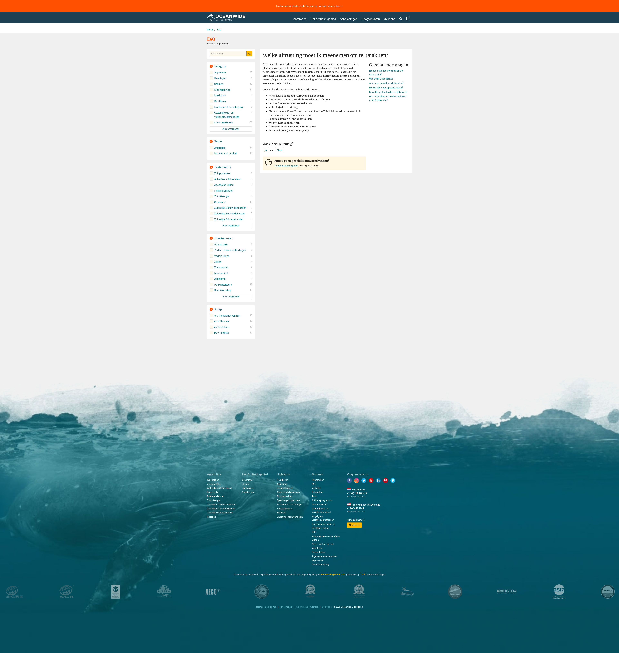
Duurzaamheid (319, 504)
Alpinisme (282, 484)
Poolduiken (282, 480)
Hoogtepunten (370, 19)
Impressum (318, 560)
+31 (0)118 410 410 (357, 493)
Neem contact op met (286, 165)
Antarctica (299, 19)
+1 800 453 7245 (355, 508)
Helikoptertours (285, 508)
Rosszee (211, 517)
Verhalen (316, 488)
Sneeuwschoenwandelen (290, 517)
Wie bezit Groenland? (381, 78)
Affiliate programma (322, 500)
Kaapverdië (213, 492)
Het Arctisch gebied (323, 19)
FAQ (314, 484)
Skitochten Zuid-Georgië (289, 504)
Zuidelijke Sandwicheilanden (221, 504)
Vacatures (317, 548)
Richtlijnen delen (320, 528)
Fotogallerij (317, 492)
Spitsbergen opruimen (288, 500)
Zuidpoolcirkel (214, 484)
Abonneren (354, 525)
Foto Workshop (284, 496)
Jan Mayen (247, 488)
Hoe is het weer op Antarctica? (386, 87)
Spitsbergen (248, 492)
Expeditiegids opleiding (323, 524)
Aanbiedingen (348, 19)
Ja (266, 150)
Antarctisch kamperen (288, 492)
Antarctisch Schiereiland (219, 488)
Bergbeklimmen (285, 488)
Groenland (247, 480)
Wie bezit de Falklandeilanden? (386, 83)
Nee (279, 150)
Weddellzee (213, 480)
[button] (231, 66)
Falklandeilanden (215, 496)
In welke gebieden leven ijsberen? (388, 92)
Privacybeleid (318, 552)
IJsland (245, 484)
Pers (314, 496)
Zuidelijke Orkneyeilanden (220, 512)
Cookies (326, 607)
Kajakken (281, 512)
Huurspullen (318, 480)
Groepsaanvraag (320, 564)
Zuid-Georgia (213, 500)
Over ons (389, 19)
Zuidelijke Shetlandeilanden (221, 508)
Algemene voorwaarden (324, 556)
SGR (314, 532)
